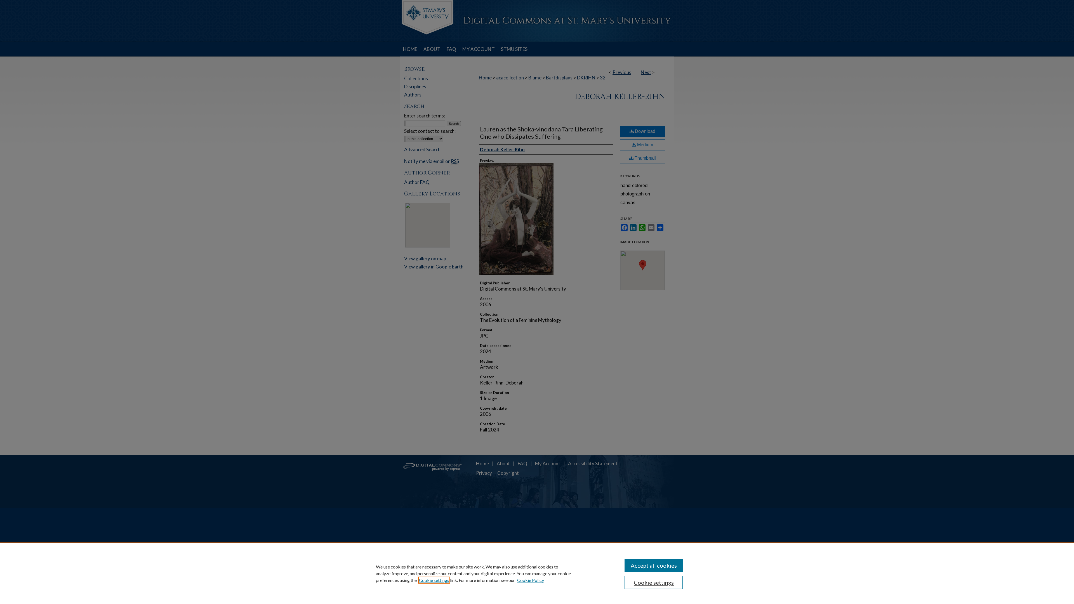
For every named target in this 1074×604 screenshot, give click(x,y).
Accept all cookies (654, 565)
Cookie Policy (530, 580)
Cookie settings (434, 580)
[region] (537, 573)
